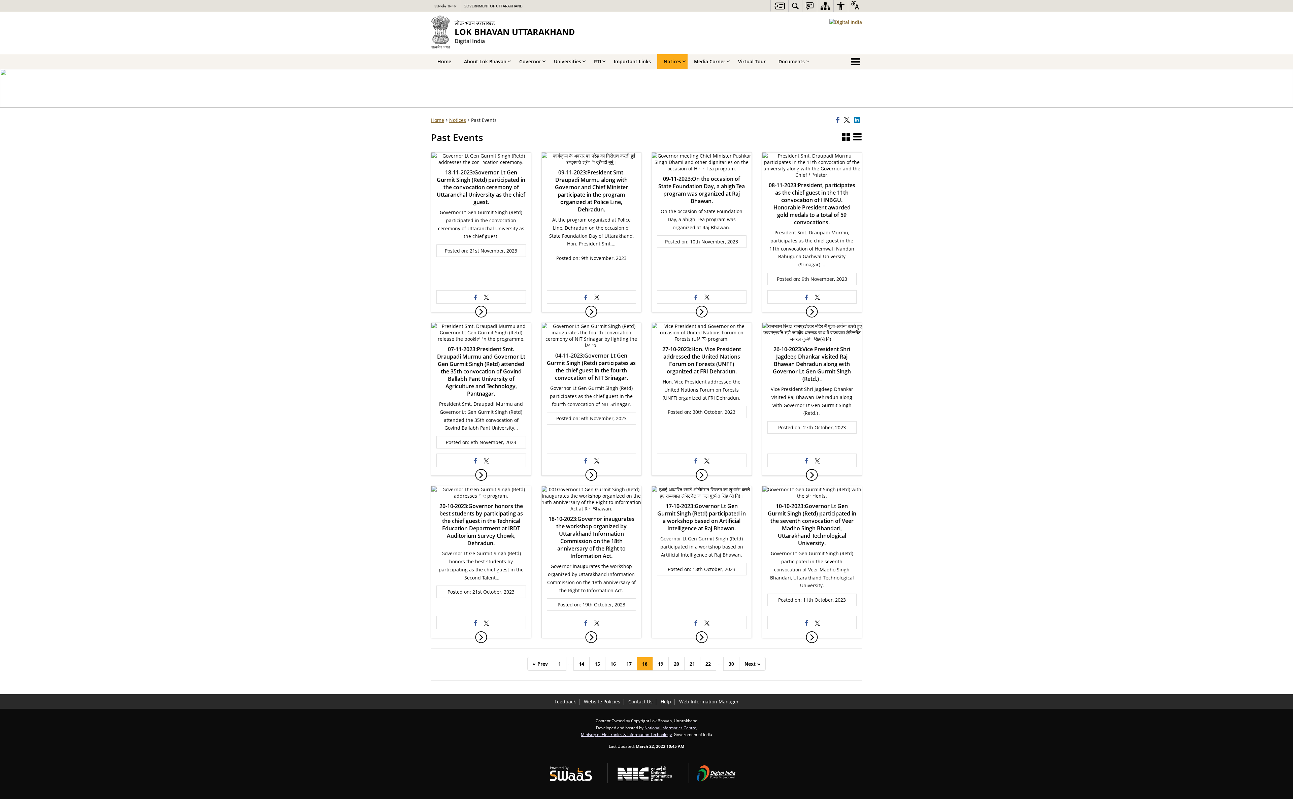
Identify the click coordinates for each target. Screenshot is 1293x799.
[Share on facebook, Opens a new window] (839, 120)
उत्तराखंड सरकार (445, 5)
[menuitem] (795, 6)
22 (708, 664)
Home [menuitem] (444, 61)
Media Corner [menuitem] (709, 61)
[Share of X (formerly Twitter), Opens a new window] (848, 120)
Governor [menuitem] (530, 61)
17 (629, 664)
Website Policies (602, 701)
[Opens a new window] (476, 297)
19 (660, 664)
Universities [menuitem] (567, 61)
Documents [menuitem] (791, 61)
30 (731, 664)
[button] (846, 137)
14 (581, 664)
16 (613, 664)
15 (597, 664)
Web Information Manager (709, 701)
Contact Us (640, 701)
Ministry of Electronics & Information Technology (626, 734)
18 (645, 664)
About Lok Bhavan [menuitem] (485, 61)
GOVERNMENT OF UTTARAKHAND (493, 5)
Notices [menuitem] (672, 61)
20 (676, 664)
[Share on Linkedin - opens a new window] (858, 120)
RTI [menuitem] (597, 61)
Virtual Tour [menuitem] (752, 61)
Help (666, 701)
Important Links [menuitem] (632, 61)
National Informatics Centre (670, 727)
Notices (457, 120)
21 (692, 664)
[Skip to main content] (779, 5)
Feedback (565, 701)
